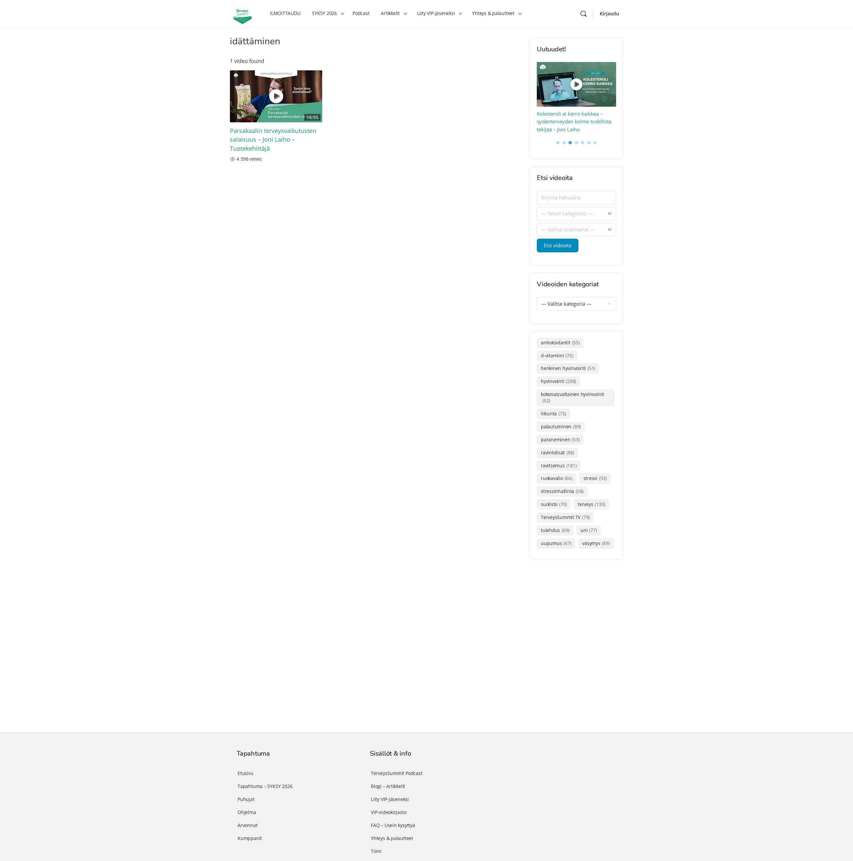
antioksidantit (560, 342)
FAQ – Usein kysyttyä (393, 825)
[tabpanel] (576, 98)
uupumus (556, 543)
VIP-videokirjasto (388, 812)
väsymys (595, 543)
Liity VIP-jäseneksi (390, 799)
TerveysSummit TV (565, 517)
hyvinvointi (558, 381)
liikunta (553, 413)
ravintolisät (557, 452)
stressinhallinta (562, 491)
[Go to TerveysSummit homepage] (242, 13)
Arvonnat (247, 825)
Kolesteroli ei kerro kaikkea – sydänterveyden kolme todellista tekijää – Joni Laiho (574, 121)
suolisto (554, 504)
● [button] (557, 142)
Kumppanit (250, 838)
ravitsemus (558, 465)
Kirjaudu (609, 13)
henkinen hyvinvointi (568, 368)
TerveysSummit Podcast (397, 773)
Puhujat (246, 799)
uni (588, 530)
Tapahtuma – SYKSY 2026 (265, 786)
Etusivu (246, 773)
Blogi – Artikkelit (388, 786)
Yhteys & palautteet (392, 838)
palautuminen (561, 426)
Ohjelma (247, 812)
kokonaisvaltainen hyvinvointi (572, 397)
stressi (595, 478)
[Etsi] (583, 14)
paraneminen (560, 439)
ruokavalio (556, 478)
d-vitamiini (557, 355)
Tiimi (376, 851)
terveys (591, 504)
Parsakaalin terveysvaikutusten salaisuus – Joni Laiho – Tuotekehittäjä (273, 139)
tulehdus (555, 530)
